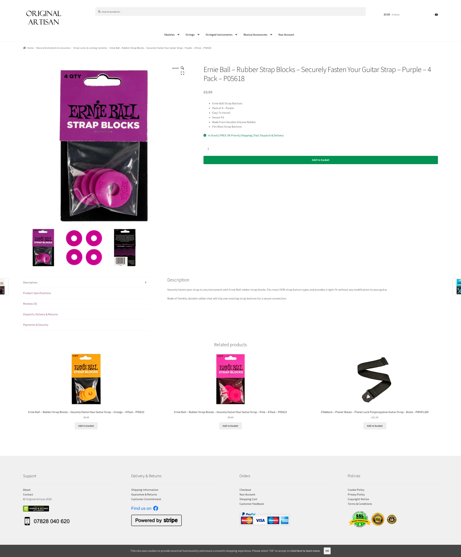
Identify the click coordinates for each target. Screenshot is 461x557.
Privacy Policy (356, 494)
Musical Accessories (255, 34)
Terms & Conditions (360, 504)
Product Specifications (37, 293)
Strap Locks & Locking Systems (90, 47)
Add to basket (321, 160)
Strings (190, 34)
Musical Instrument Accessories (53, 47)
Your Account (286, 34)
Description (30, 282)
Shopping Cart (248, 499)
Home (30, 47)
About (27, 489)
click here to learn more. (305, 551)
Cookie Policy (356, 489)
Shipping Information (144, 489)
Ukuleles (169, 34)
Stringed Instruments (219, 34)
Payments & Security (35, 324)
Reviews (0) (30, 303)
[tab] (86, 282)
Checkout (245, 489)
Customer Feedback (252, 504)
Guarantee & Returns (144, 494)
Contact (28, 494)
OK (327, 551)
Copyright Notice (358, 499)
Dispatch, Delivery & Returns (40, 314)
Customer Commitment (146, 499)
